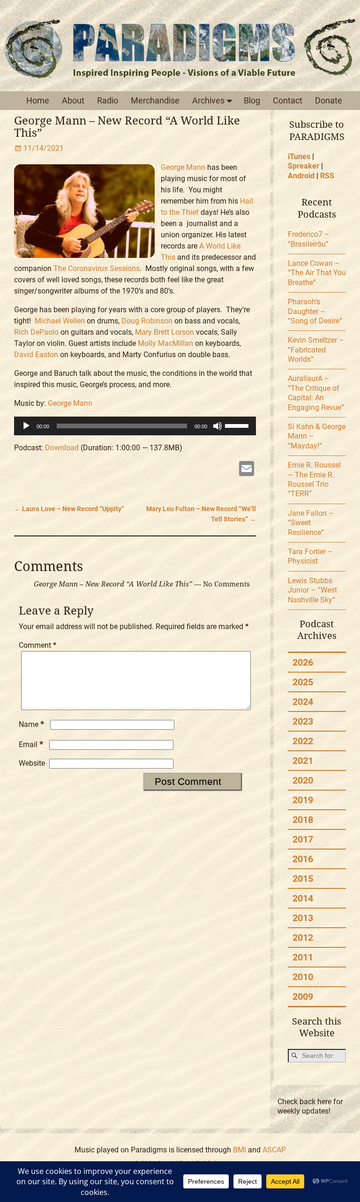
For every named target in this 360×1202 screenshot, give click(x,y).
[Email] (246, 469)
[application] (135, 426)
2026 (302, 662)
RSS (327, 175)
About (73, 100)
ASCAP (274, 1149)
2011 (302, 957)
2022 (302, 741)
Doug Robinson (146, 320)
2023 (302, 721)
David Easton (36, 354)
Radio (107, 100)
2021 (302, 760)
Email (31, 744)
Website (32, 763)
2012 (302, 937)
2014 (302, 898)
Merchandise (155, 100)
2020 (302, 780)
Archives (208, 100)
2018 (302, 819)
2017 (302, 839)
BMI (239, 1149)
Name (31, 724)
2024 (302, 701)
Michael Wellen (60, 320)
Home (37, 100)
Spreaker (303, 165)
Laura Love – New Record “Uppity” (69, 509)
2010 (302, 976)
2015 (302, 878)
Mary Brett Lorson (164, 332)
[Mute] (217, 426)
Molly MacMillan (165, 343)
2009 (302, 996)
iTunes (299, 156)
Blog (252, 100)
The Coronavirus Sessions (96, 268)
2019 (302, 800)
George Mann (183, 167)
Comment (37, 645)
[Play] (26, 426)
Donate (328, 100)
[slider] (238, 425)
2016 (302, 859)
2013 (302, 917)
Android (301, 175)
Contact (287, 100)
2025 (302, 682)
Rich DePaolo (36, 332)
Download (62, 447)
